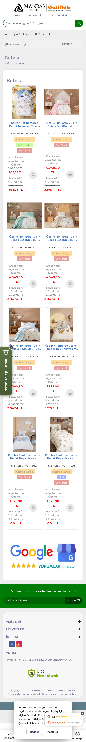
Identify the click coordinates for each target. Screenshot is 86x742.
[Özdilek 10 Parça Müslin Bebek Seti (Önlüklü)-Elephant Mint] (24, 215)
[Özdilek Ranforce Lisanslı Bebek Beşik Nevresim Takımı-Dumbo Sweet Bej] (61, 434)
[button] (65, 44)
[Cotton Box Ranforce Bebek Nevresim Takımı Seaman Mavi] (24, 102)
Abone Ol (73, 600)
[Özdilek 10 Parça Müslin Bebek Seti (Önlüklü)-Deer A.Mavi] (24, 325)
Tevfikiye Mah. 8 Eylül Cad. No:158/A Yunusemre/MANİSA (39, 659)
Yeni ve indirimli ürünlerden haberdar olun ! (43, 591)
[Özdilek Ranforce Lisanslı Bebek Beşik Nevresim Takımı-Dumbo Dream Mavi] (24, 434)
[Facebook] (12, 644)
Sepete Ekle (33, 175)
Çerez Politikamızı (29, 723)
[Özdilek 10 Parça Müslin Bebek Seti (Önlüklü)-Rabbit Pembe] (61, 102)
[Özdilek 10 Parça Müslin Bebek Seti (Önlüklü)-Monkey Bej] (61, 215)
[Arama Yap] (79, 23)
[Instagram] (19, 644)
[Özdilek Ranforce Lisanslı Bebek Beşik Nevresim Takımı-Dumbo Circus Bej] (61, 325)
